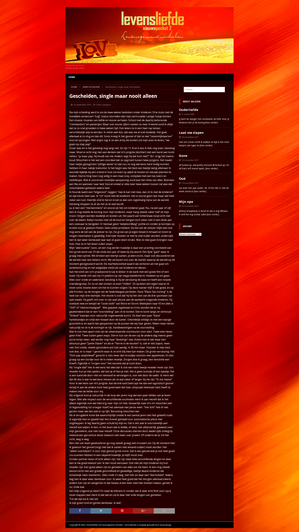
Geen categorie (103, 104)
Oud (182, 178)
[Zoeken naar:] (204, 89)
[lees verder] (211, 122)
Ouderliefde (188, 110)
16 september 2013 (82, 104)
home (72, 77)
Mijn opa (186, 202)
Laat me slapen (191, 133)
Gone (183, 156)
